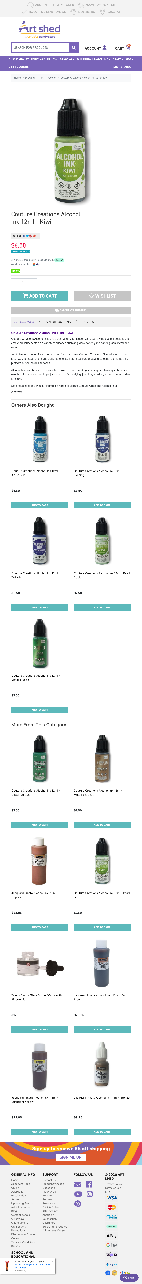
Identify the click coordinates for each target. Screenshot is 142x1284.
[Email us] (79, 1186)
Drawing (66, 59)
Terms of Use (113, 1187)
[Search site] (73, 47)
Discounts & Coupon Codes (23, 1236)
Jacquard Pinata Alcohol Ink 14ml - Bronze (102, 1097)
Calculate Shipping (73, 310)
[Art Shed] (40, 29)
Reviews (89, 322)
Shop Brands (122, 67)
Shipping (47, 1195)
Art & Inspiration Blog (21, 1209)
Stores (15, 1199)
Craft (117, 59)
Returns (47, 1199)
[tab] (27, 322)
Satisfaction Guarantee (49, 1220)
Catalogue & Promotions (18, 1228)
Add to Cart (42, 296)
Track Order (49, 1191)
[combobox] (45, 47)
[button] (102, 296)
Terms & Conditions (23, 1242)
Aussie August (19, 59)
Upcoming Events (22, 1203)
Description (27, 322)
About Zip (48, 1215)
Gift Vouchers (19, 67)
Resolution (49, 1203)
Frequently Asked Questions (53, 1185)
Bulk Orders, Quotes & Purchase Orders (54, 1228)
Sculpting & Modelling (92, 59)
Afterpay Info (50, 1211)
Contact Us (49, 1180)
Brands (15, 1246)
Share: (18, 236)
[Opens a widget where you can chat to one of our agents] (129, 1278)
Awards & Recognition (18, 1193)
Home (15, 1180)
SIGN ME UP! (71, 1157)
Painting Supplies (43, 59)
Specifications (61, 322)
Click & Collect (51, 1207)
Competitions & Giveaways (20, 1216)
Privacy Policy (114, 1184)
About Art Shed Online (20, 1185)
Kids (128, 59)
